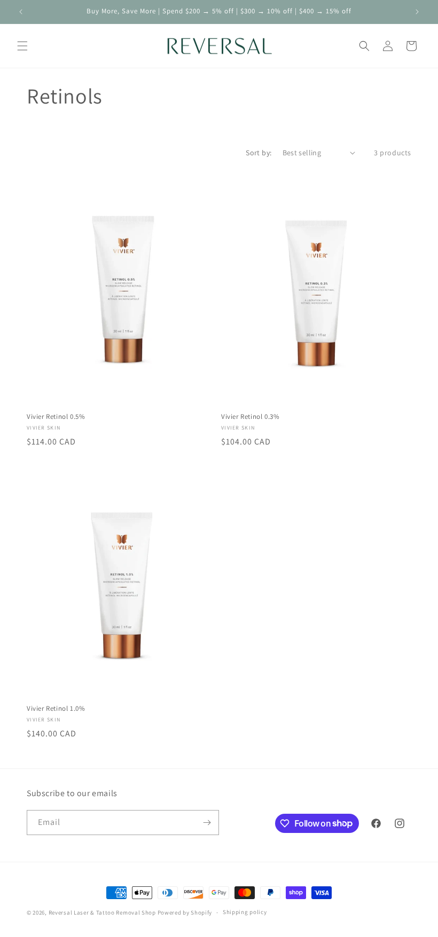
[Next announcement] (417, 11)
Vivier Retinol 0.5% (56, 416)
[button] (22, 46)
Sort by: (258, 152)
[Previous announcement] (21, 11)
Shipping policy (245, 912)
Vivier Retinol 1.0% (56, 708)
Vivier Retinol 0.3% (250, 416)
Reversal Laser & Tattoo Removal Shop (102, 912)
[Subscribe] (206, 822)
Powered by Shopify (185, 912)
